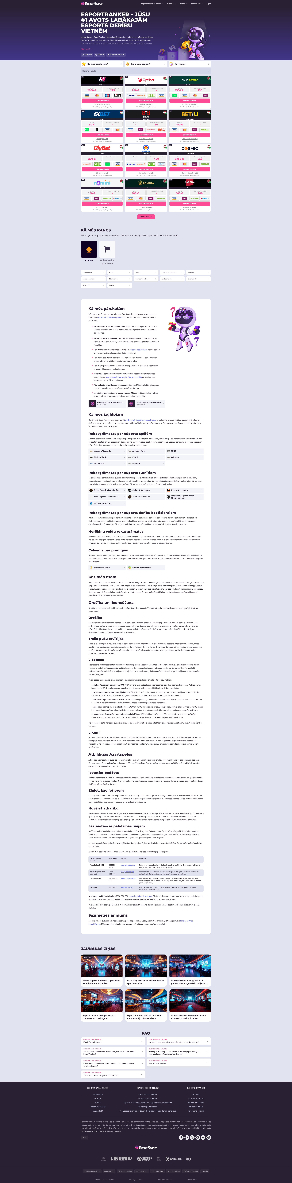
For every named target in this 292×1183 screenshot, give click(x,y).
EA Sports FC (97, 1111)
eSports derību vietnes (151, 3)
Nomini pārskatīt (102, 207)
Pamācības (195, 3)
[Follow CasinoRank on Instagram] (186, 1137)
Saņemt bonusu (102, 100)
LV (83, 1137)
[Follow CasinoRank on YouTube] (197, 1137)
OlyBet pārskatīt (102, 173)
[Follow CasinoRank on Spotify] (203, 1137)
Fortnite (97, 1098)
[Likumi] (121, 1159)
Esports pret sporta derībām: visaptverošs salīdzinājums (147, 1102)
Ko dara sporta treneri (147, 1107)
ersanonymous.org (128, 865)
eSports (170, 3)
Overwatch (98, 1094)
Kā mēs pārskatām (196, 1102)
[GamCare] (174, 1159)
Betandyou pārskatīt (189, 139)
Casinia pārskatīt (146, 207)
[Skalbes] (159, 1159)
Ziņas (208, 3)
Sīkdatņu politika (135, 1179)
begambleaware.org (128, 878)
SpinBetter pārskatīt (189, 104)
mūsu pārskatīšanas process (110, 317)
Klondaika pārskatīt (146, 173)
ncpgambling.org (127, 872)
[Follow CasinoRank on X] (192, 1137)
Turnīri (182, 3)
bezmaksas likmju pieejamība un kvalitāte (124, 377)
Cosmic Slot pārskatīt (190, 173)
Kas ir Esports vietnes (148, 1094)
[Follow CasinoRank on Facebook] (181, 1137)
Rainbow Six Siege (98, 1107)
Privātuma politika (196, 1111)
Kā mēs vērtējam (196, 1107)
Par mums (196, 1094)
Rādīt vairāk (144, 217)
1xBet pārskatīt (102, 139)
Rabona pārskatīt (189, 207)
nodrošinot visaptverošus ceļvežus (140, 420)
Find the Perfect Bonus (148, 1098)
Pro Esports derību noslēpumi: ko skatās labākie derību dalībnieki (147, 1111)
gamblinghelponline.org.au (141, 896)
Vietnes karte (192, 1179)
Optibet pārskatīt (146, 104)
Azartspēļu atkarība (164, 1179)
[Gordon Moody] (144, 1159)
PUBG (97, 1102)
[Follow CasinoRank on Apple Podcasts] (208, 1137)
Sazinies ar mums (196, 1098)
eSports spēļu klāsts (138, 350)
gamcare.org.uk (127, 887)
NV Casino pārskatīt (102, 104)
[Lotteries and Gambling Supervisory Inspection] (103, 1159)
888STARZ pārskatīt (146, 139)
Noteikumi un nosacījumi (104, 1179)
